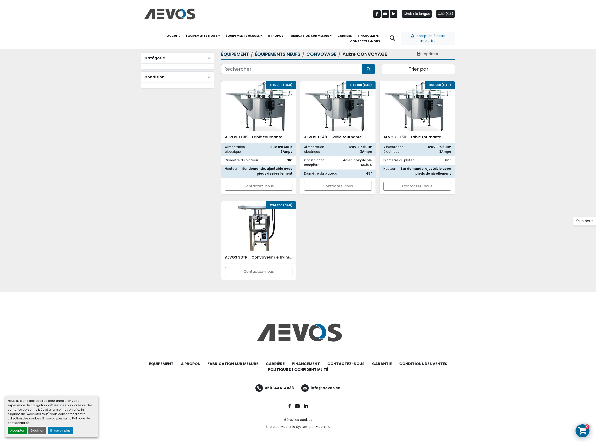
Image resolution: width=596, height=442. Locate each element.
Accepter (17, 430)
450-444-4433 (279, 388)
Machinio (323, 426)
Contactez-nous (259, 186)
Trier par (418, 69)
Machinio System (294, 426)
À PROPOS (275, 36)
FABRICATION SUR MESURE (309, 36)
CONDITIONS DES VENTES (423, 363)
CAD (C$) (445, 13)
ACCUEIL (173, 36)
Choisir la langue (416, 13)
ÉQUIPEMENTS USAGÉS (243, 36)
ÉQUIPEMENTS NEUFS (202, 36)
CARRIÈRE (345, 36)
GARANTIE (382, 363)
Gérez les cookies (298, 419)
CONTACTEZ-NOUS (365, 41)
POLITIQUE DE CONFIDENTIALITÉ (298, 369)
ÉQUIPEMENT (161, 363)
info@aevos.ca (326, 388)
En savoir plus (60, 430)
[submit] (368, 69)
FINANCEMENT (369, 36)
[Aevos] (298, 332)
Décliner (37, 430)
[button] (203, 36)
